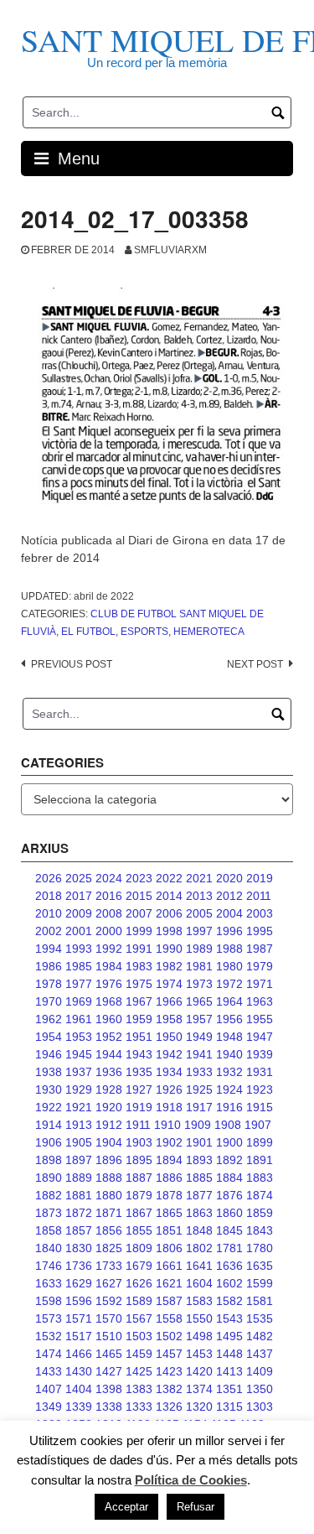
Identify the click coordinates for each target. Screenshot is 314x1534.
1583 (199, 1301)
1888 (108, 1177)
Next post (255, 664)
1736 (78, 1265)
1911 (138, 1124)
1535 (259, 1318)
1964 (229, 1001)
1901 (199, 1142)
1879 (139, 1195)
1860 (229, 1212)
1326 (169, 1406)
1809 (139, 1248)
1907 (258, 1124)
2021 (199, 878)
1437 (259, 1353)
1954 (48, 1036)
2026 (48, 878)
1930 (48, 1089)
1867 (139, 1212)
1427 (108, 1371)
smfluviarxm (170, 250)
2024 (108, 878)
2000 (108, 931)
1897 (78, 1160)
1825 (108, 1248)
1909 (197, 1124)
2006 (169, 913)
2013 (199, 895)
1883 (259, 1177)
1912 (108, 1124)
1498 (199, 1336)
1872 (78, 1212)
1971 (259, 984)
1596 (78, 1301)
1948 (229, 1036)
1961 (78, 1019)
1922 (48, 1107)
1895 (139, 1160)
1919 (139, 1107)
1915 (259, 1107)
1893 (199, 1160)
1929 (78, 1089)
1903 (139, 1142)
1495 (229, 1336)
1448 (229, 1353)
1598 (48, 1301)
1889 (78, 1177)
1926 (169, 1089)
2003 (259, 913)
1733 (108, 1265)
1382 (169, 1389)
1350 (259, 1389)
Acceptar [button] (126, 1506)
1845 (229, 1230)
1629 (78, 1283)
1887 (139, 1177)
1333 (139, 1406)
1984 (108, 966)
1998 (169, 931)
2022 (169, 878)
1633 (48, 1283)
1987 (259, 948)
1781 (229, 1248)
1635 (259, 1265)
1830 (78, 1248)
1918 (169, 1107)
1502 (169, 1336)
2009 (78, 913)
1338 (108, 1406)
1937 (78, 1072)
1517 (78, 1336)
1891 (259, 1160)
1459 (139, 1353)
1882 (48, 1195)
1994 (48, 948)
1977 (78, 984)
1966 (169, 1001)
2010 (48, 913)
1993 (78, 948)
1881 (78, 1195)
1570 (108, 1318)
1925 (199, 1089)
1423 (169, 1371)
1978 (48, 984)
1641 (199, 1265)
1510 (108, 1336)
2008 (108, 913)
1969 (78, 1001)
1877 (199, 1195)
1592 (108, 1301)
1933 (199, 1072)
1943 (139, 1054)
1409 (259, 1371)
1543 (229, 1318)
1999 (139, 931)
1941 (199, 1054)
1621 (169, 1283)
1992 (108, 948)
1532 (48, 1336)
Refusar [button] (195, 1506)
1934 (169, 1072)
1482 (259, 1336)
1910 (167, 1124)
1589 (139, 1301)
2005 (199, 913)
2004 (229, 913)
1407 (48, 1389)
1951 (139, 1036)
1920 (108, 1107)
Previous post (71, 664)
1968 (108, 1001)
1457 (169, 1353)
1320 (199, 1406)
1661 (169, 1265)
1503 (139, 1336)
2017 (78, 895)
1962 (48, 1019)
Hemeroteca (209, 631)
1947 (259, 1036)
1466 (78, 1353)
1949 (199, 1036)
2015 (139, 895)
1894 (169, 1160)
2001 (78, 931)
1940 (229, 1054)
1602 (229, 1283)
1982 (169, 966)
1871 (108, 1212)
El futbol (88, 631)
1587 (169, 1301)
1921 (78, 1107)
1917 (199, 1107)
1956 (229, 1019)
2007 (139, 913)
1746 (48, 1265)
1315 (229, 1406)
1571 (78, 1318)
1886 (169, 1177)
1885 (199, 1177)
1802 (199, 1248)
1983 (139, 966)
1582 (229, 1301)
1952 (108, 1036)
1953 (78, 1036)
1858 (48, 1230)
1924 (229, 1089)
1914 (48, 1124)
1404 (78, 1389)
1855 (139, 1230)
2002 (48, 931)
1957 (199, 1019)
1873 (48, 1212)
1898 (48, 1160)
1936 (108, 1072)
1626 (139, 1283)
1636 (229, 1265)
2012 (229, 895)
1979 (259, 966)
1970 (48, 1001)
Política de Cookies (191, 1480)
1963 (259, 1001)
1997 (199, 931)
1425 (139, 1371)
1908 (227, 1124)
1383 (139, 1389)
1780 (259, 1248)
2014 (169, 895)
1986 (48, 966)
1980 (229, 966)
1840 (48, 1248)
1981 (199, 966)
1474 (48, 1353)
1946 (48, 1054)
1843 (259, 1230)
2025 (78, 878)
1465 (108, 1353)
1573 (48, 1318)
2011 (258, 895)
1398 (108, 1389)
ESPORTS (144, 631)
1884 (229, 1177)
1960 (108, 1019)
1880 (108, 1195)
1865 (169, 1212)
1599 (259, 1283)
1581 (259, 1301)
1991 (139, 948)
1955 (259, 1019)
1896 (108, 1160)
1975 (139, 984)
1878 (169, 1195)
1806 (169, 1248)
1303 (259, 1406)
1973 (199, 984)
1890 (48, 1177)
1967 (139, 1001)
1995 (259, 931)
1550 (199, 1318)
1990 (169, 948)
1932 (229, 1072)
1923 (259, 1089)
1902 (169, 1142)
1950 (169, 1036)
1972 (229, 984)
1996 (229, 931)
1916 (229, 1107)
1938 (48, 1072)
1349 (48, 1406)
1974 (169, 984)
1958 (169, 1019)
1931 (259, 1072)
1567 (139, 1318)
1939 (259, 1054)
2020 (229, 878)
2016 (108, 895)
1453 (199, 1353)
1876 (229, 1195)
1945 (78, 1054)
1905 (78, 1142)
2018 (48, 895)
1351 (229, 1389)
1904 (108, 1142)
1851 (169, 1230)
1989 (199, 948)
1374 (199, 1389)
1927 (139, 1089)
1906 (48, 1142)
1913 (78, 1124)
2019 (259, 878)
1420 (199, 1371)
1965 (199, 1001)
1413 (229, 1371)
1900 (229, 1142)
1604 (199, 1283)
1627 (108, 1283)
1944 (108, 1054)
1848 (199, 1230)
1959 (139, 1019)
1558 (169, 1318)
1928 (108, 1089)
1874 (259, 1195)
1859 (259, 1212)
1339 (78, 1406)
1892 (229, 1160)
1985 (78, 966)
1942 (169, 1054)
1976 (108, 984)
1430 (78, 1371)
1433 (48, 1371)
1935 (139, 1072)
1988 (229, 948)
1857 (78, 1230)
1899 (259, 1142)
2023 (139, 878)
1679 (139, 1265)
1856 (108, 1230)
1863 (199, 1212)
